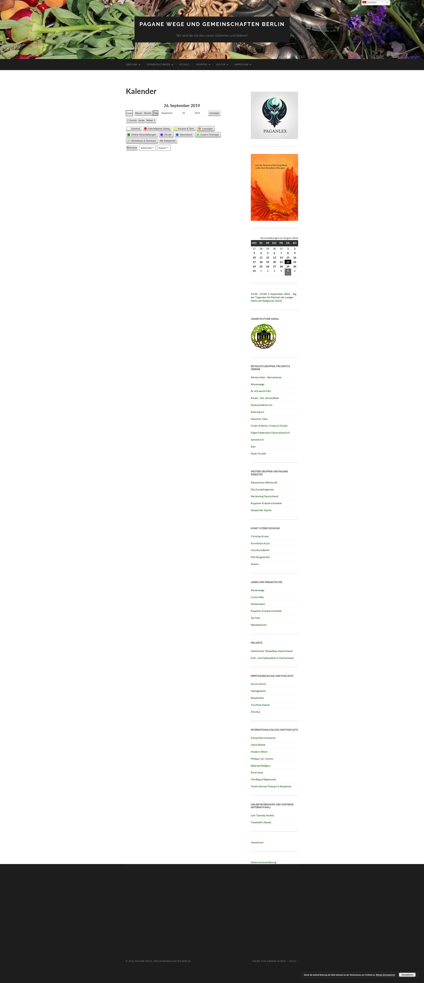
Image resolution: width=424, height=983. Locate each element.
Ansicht (132, 148)
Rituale (184, 64)
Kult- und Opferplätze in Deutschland (272, 657)
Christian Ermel (259, 536)
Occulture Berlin (260, 550)
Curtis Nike (257, 597)
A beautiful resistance (263, 737)
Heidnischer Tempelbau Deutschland (271, 650)
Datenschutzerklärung (263, 862)
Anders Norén (276, 961)
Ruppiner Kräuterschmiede (266, 503)
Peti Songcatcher (260, 557)
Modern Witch (259, 751)
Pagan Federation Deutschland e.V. (270, 432)
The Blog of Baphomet (263, 779)
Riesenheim (257, 697)
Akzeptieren (407, 974)
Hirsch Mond (258, 683)
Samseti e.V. (257, 439)
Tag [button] (156, 113)
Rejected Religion (260, 765)
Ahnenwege (257, 384)
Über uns (131, 64)
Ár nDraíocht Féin (261, 391)
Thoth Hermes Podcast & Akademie (271, 786)
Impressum (241, 64)
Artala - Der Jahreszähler (265, 397)
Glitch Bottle (258, 744)
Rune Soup (257, 772)
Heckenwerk (258, 603)
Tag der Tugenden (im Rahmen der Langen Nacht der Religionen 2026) (273, 297)
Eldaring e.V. (257, 411)
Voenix (255, 563)
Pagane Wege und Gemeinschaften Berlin (212, 24)
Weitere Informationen (385, 975)
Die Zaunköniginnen (262, 489)
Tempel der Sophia (261, 510)
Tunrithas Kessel (260, 704)
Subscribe (146, 147)
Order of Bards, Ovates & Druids (269, 425)
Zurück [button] (133, 120)
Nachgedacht (258, 690)
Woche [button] (147, 113)
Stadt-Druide (258, 453)
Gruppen (201, 64)
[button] (134, 128)
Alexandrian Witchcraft (264, 482)
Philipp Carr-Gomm (262, 758)
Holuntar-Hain (259, 418)
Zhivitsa (255, 711)
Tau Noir (255, 617)
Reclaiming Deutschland (264, 496)
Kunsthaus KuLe (260, 543)
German (371, 2)
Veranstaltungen (158, 64)
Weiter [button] (149, 120)
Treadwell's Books (261, 822)
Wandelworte (258, 624)
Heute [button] (141, 120)
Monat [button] (138, 113)
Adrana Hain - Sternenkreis (266, 377)
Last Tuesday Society (262, 815)
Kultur (220, 64)
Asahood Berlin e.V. (261, 404)
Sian (253, 446)
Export (162, 147)
